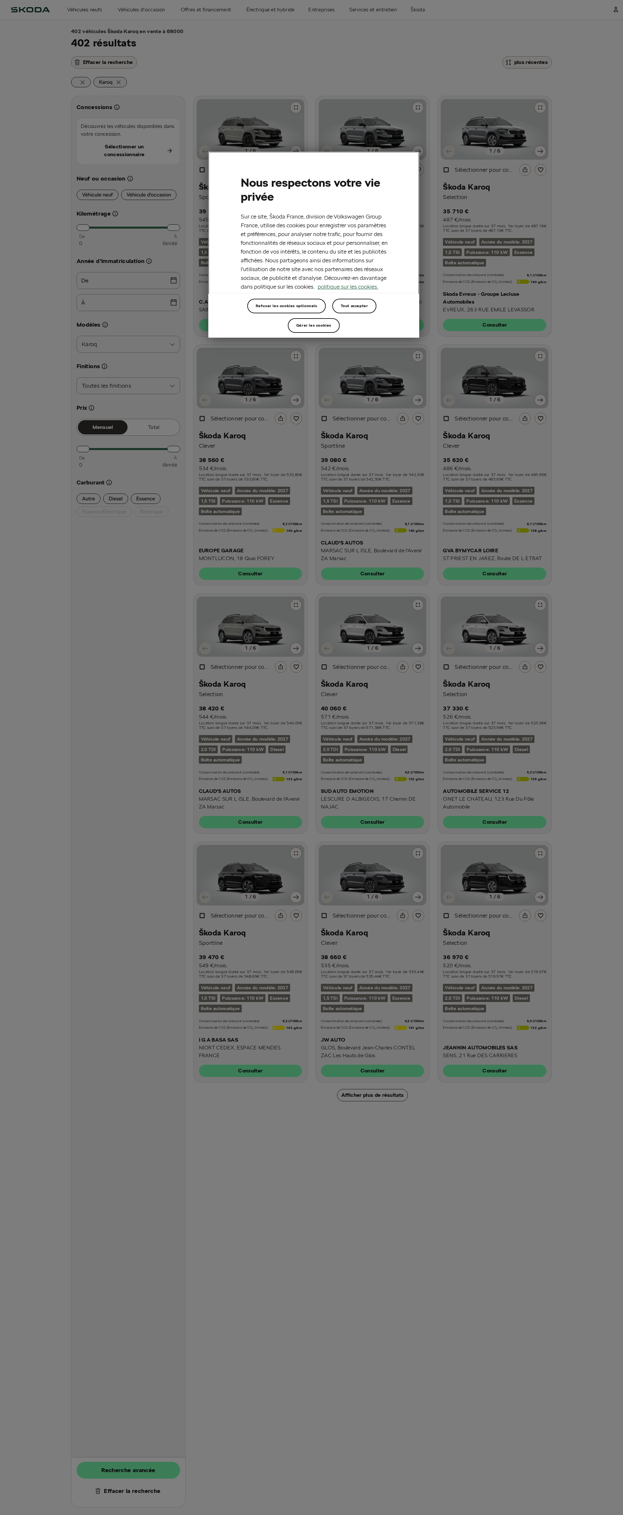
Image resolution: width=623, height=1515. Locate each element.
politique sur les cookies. (348, 286)
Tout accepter (354, 305)
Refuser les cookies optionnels (286, 305)
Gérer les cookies (313, 325)
